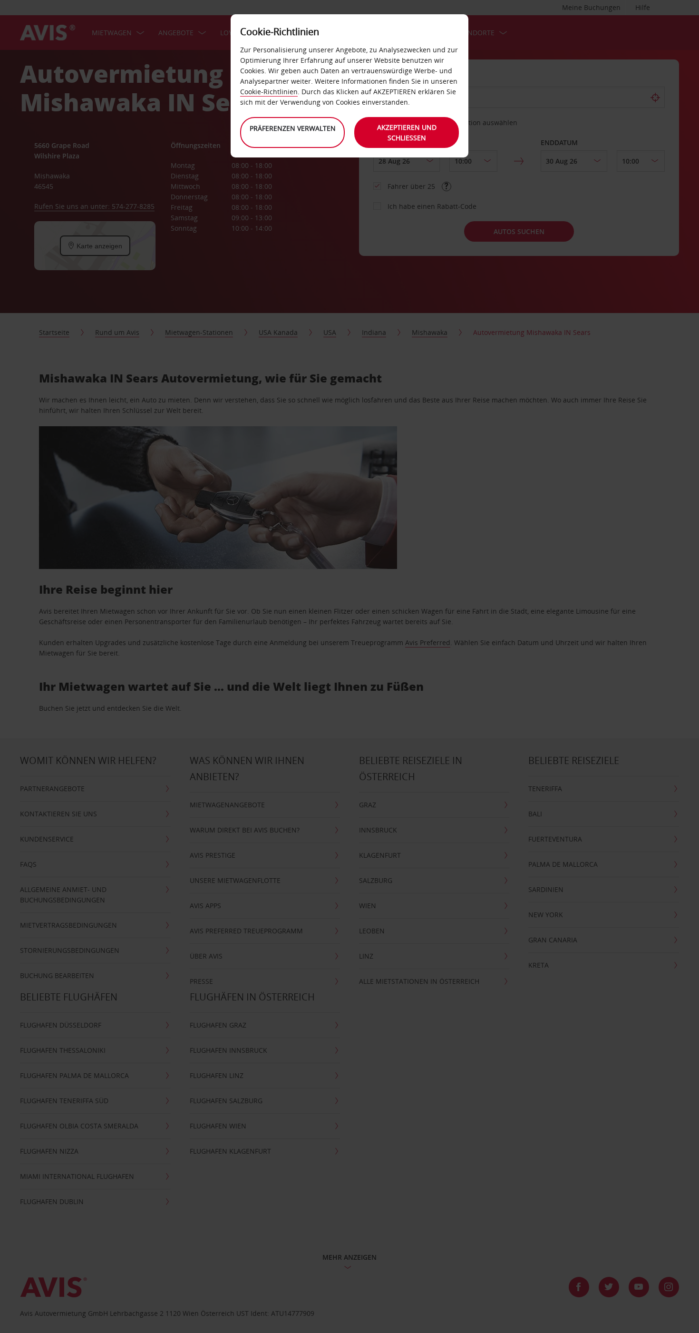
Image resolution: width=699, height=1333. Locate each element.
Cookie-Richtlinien (269, 91)
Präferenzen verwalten (293, 128)
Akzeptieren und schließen (407, 132)
